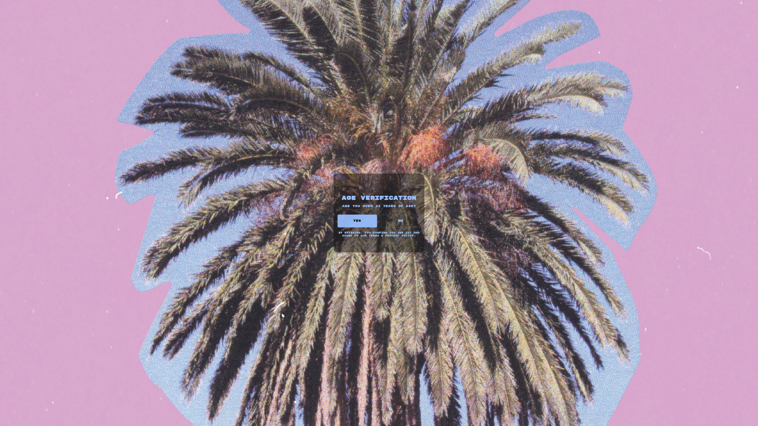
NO (400, 221)
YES (357, 221)
